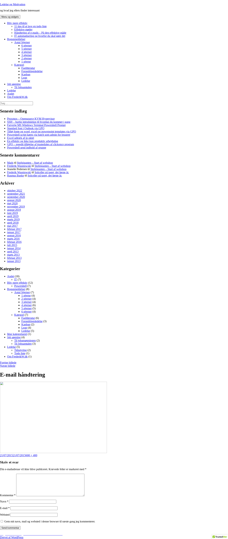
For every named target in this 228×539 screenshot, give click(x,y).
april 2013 (13, 251)
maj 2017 (12, 225)
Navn (4, 501)
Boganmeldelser (16, 39)
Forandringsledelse (32, 71)
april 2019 (13, 216)
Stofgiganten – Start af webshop (35, 162)
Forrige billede (8, 362)
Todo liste (19, 353)
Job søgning (14, 84)
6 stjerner (26, 45)
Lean (24, 77)
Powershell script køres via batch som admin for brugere (38, 134)
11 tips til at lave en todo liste (30, 26)
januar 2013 (13, 261)
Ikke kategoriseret (17, 334)
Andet (10, 93)
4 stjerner (26, 51)
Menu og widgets (10, 17)
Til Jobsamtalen (23, 87)
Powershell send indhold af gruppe (26, 147)
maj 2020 (12, 203)
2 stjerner (26, 58)
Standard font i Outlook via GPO (25, 128)
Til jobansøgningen (25, 340)
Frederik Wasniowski (19, 165)
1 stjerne (26, 61)
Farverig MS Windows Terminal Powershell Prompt (36, 125)
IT (15, 279)
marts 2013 (13, 254)
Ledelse (25, 80)
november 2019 (16, 206)
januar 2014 (13, 248)
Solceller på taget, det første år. (52, 172)
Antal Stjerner (22, 42)
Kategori (19, 64)
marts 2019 (13, 219)
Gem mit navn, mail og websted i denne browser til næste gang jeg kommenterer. (49, 521)
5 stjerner (26, 48)
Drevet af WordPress (11, 537)
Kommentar (7, 495)
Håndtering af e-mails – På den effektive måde (40, 32)
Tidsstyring (20, 350)
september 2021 (16, 193)
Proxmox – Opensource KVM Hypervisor (31, 118)
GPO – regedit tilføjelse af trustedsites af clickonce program (40, 144)
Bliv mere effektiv (17, 23)
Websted (5, 514)
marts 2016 (13, 238)
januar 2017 (13, 232)
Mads (10, 162)
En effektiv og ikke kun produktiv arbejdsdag (32, 141)
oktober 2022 (14, 190)
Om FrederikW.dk (17, 96)
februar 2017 (14, 229)
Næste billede (7, 365)
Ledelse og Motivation (12, 4)
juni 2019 (12, 212)
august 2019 (14, 209)
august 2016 (14, 235)
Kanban (25, 74)
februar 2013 (14, 257)
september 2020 (16, 196)
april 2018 (13, 222)
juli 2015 (12, 245)
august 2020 (14, 200)
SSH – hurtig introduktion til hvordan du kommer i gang (38, 121)
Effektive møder (23, 29)
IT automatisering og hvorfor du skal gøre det (39, 35)
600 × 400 (31, 455)
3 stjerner (26, 55)
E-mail (5, 508)
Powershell (20, 285)
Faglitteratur (28, 68)
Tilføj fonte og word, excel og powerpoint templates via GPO (41, 131)
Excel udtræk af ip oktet (20, 137)
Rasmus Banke (15, 175)
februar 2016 (14, 241)
